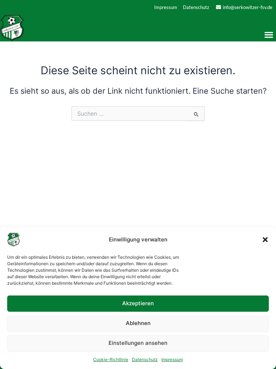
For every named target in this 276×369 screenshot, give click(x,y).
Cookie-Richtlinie (110, 359)
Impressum (172, 359)
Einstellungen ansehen (138, 342)
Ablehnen (138, 323)
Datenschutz (145, 359)
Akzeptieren (138, 303)
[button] (265, 239)
